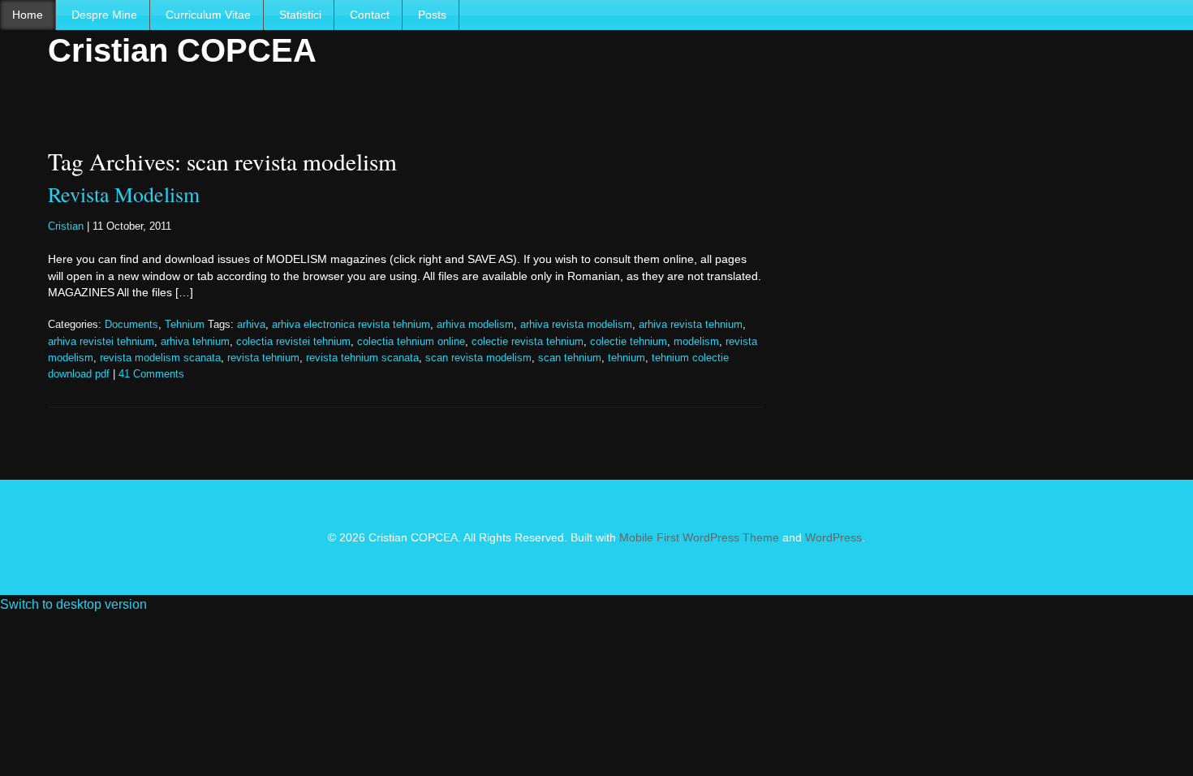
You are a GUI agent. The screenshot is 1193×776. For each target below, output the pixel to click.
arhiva (251, 324)
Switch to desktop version (73, 604)
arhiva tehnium (195, 341)
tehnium (626, 358)
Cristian (66, 226)
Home (27, 14)
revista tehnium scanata (362, 358)
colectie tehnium (628, 341)
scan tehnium (569, 358)
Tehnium (185, 324)
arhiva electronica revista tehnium (351, 324)
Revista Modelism (124, 194)
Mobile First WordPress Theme (699, 537)
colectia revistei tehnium (293, 341)
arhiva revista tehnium (691, 324)
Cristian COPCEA (182, 50)
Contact (370, 14)
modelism (696, 341)
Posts (432, 14)
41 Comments (151, 374)
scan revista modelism (478, 358)
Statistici (300, 14)
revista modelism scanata (160, 358)
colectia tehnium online (411, 341)
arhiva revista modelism (576, 324)
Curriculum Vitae (208, 14)
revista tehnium (263, 358)
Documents (131, 324)
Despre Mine (104, 14)
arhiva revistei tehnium (101, 341)
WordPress (833, 537)
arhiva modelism (475, 324)
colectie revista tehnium (528, 341)
